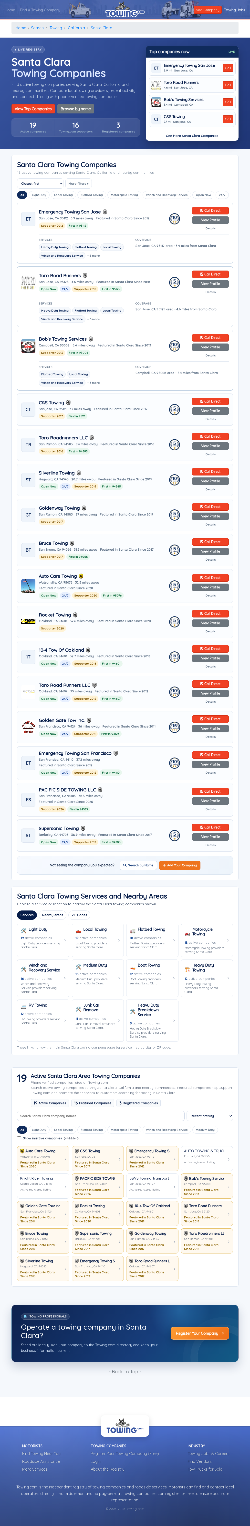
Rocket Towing (55, 615)
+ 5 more (93, 255)
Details (211, 228)
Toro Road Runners (181, 82)
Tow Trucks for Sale (205, 1469)
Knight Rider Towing (36, 1178)
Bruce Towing (53, 543)
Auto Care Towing (58, 576)
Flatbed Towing (92, 195)
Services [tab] (27, 915)
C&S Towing (174, 116)
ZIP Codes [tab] (79, 915)
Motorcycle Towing (124, 195)
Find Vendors (200, 1461)
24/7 (222, 195)
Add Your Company (182, 865)
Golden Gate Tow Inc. (62, 720)
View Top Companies (33, 108)
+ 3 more (93, 382)
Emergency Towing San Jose (189, 65)
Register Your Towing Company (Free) (125, 1453)
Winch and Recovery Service (167, 195)
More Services (34, 1469)
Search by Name (140, 865)
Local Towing (63, 195)
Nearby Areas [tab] (52, 915)
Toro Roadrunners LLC (63, 438)
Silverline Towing (57, 473)
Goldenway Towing (59, 508)
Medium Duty (205, 1130)
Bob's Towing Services (184, 99)
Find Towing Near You (41, 1453)
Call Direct (211, 210)
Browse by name (76, 108)
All (22, 195)
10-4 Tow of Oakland (61, 650)
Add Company (207, 10)
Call (228, 68)
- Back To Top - (125, 1371)
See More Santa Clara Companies (192, 136)
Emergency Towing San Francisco (75, 753)
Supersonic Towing (59, 828)
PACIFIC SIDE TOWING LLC (67, 790)
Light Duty (39, 195)
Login (96, 1461)
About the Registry (108, 1469)
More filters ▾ (79, 183)
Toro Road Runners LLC (64, 685)
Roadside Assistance (41, 1461)
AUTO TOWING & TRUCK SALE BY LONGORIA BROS (204, 1151)
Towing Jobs (234, 10)
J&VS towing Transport (149, 1178)
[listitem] (33, 127)
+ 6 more (93, 319)
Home (10, 10)
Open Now (203, 195)
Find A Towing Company (40, 10)
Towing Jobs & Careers (208, 1453)
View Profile (210, 220)
